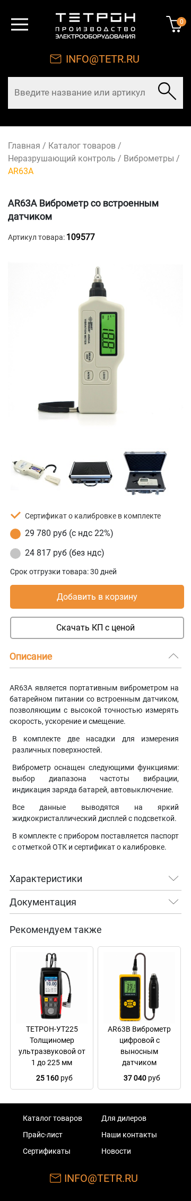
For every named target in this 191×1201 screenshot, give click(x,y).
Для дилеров (123, 1118)
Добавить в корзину (97, 597)
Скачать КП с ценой (95, 628)
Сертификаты (47, 1151)
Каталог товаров (82, 146)
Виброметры (149, 158)
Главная (24, 146)
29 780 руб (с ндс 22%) (69, 533)
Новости (116, 1151)
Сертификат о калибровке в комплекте (93, 516)
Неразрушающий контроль (62, 158)
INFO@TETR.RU (103, 59)
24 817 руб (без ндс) (65, 553)
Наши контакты (129, 1134)
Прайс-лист (43, 1134)
